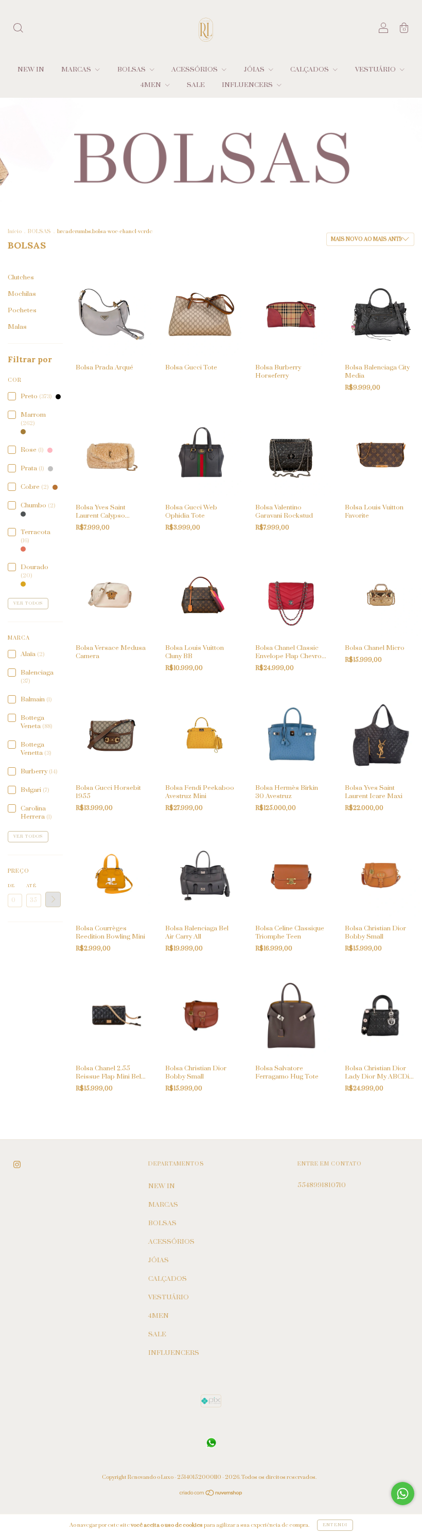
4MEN (151, 85)
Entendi (335, 1525)
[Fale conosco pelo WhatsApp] (402, 1493)
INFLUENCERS (248, 85)
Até (31, 886)
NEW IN (30, 69)
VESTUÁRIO (376, 69)
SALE (196, 85)
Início (15, 231)
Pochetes (22, 310)
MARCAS (77, 69)
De (11, 886)
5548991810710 (321, 1185)
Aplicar (53, 899)
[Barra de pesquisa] (18, 30)
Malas (17, 327)
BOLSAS (132, 69)
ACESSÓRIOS (195, 69)
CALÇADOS (310, 69)
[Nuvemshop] (211, 1494)
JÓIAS (255, 69)
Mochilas (22, 294)
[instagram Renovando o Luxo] (17, 1165)
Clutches (21, 277)
